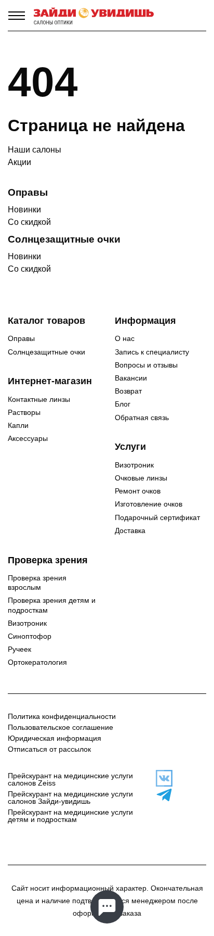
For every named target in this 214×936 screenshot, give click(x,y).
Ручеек (19, 649)
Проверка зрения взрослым (37, 582)
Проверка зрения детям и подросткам (52, 605)
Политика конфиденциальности (62, 716)
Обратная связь (142, 417)
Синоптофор (29, 636)
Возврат (128, 391)
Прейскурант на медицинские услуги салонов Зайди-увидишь (70, 797)
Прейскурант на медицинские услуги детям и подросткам (70, 816)
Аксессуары (28, 438)
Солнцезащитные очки (46, 352)
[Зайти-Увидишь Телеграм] (161, 795)
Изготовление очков (148, 504)
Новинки (24, 209)
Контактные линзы (39, 399)
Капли (18, 425)
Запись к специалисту (152, 352)
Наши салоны (34, 149)
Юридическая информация (54, 738)
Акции (19, 162)
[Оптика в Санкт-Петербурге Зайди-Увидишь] (94, 15)
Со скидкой (29, 222)
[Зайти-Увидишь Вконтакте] (161, 778)
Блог (122, 404)
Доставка (130, 530)
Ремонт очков (137, 491)
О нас (125, 338)
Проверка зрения (48, 560)
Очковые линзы (141, 478)
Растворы (24, 412)
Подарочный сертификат (157, 517)
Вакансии (131, 378)
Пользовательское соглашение (60, 727)
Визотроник (134, 465)
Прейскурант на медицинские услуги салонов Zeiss (70, 779)
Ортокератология (37, 662)
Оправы (21, 338)
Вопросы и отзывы (146, 365)
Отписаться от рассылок (49, 749)
